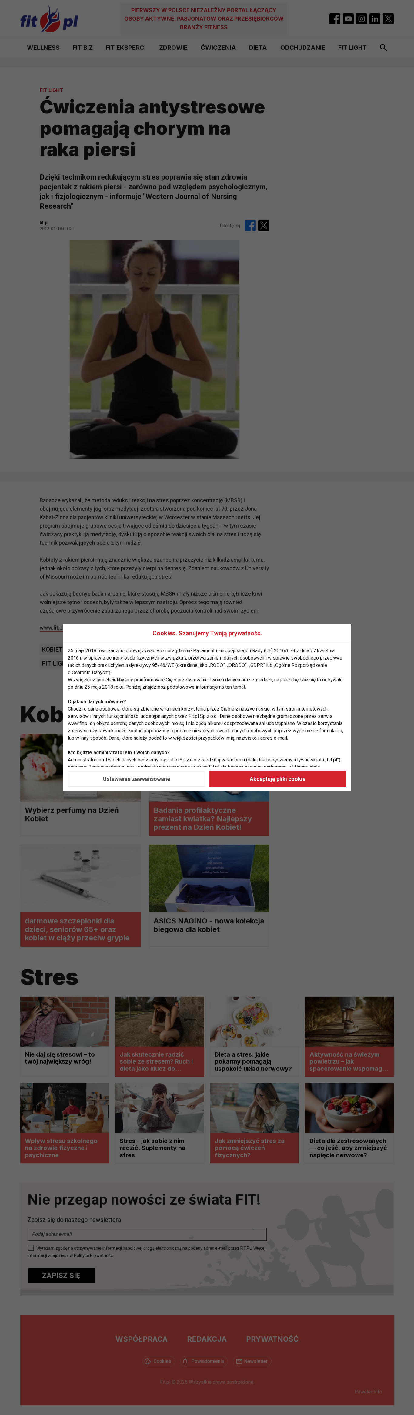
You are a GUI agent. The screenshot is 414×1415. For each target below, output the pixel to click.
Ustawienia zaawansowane (136, 779)
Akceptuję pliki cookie (277, 779)
